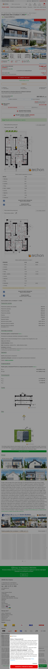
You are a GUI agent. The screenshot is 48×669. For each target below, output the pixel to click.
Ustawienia (34, 663)
